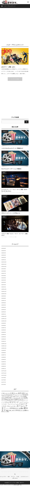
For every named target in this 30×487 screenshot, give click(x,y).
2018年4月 (3, 361)
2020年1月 (3, 314)
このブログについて (24, 476)
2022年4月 (3, 252)
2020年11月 (3, 291)
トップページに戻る (15, 79)
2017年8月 (3, 379)
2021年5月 (3, 277)
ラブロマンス (11, 236)
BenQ (22, 396)
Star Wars (11, 399)
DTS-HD (8, 398)
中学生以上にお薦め (17, 408)
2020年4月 (3, 307)
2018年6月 (3, 357)
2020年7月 (3, 300)
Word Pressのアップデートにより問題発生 (11, 168)
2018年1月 (3, 368)
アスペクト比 (4, 400)
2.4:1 (9, 393)
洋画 (23, 192)
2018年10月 (3, 348)
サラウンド (14, 402)
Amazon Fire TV (10, 395)
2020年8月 (3, 298)
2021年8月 (3, 271)
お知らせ (5, 131)
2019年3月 (3, 336)
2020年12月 (3, 289)
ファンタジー (18, 192)
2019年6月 (3, 330)
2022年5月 (3, 250)
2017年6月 (3, 384)
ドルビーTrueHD (16, 404)
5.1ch (22, 393)
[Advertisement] (15, 27)
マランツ (7, 408)
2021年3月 (3, 282)
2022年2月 (3, 257)
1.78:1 (3, 393)
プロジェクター (11, 406)
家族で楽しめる (10, 410)
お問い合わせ (15, 478)
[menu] (28, 2)
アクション (7, 192)
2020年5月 (3, 305)
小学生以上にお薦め (21, 410)
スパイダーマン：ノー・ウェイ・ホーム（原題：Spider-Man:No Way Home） (14, 190)
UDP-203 (21, 399)
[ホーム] (1, 5)
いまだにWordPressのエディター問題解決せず (12, 148)
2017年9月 (3, 377)
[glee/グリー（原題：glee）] (15, 56)
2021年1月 (3, 286)
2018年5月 (3, 359)
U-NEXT (16, 399)
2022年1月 (3, 259)
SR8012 (6, 399)
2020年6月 (3, 302)
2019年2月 (3, 339)
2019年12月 (3, 316)
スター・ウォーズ (8, 404)
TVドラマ (13, 476)
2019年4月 (3, 334)
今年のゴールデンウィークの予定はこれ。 (11, 213)
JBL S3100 (21, 398)
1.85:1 (6, 393)
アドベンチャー (13, 192)
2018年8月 (3, 352)
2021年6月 (3, 275)
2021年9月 (3, 268)
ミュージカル (4, 236)
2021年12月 (3, 262)
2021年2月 (3, 284)
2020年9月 (3, 296)
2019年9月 (3, 323)
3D (19, 393)
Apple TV (15, 396)
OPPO (2, 399)
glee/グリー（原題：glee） (8, 67)
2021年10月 (3, 266)
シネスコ (21, 402)
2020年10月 (3, 293)
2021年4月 (3, 280)
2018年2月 (3, 366)
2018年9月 (3, 350)
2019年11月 (3, 318)
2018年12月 (3, 343)
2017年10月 (3, 375)
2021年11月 (3, 264)
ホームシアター (3, 476)
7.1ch (26, 393)
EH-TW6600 (14, 398)
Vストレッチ (25, 399)
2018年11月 (3, 345)
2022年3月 (3, 255)
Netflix (26, 398)
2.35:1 (12, 393)
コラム (7, 402)
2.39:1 (16, 393)
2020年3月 (3, 309)
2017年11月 (3, 373)
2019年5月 (3, 332)
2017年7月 (3, 382)
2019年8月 (3, 325)
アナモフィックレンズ (13, 400)
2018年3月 (3, 364)
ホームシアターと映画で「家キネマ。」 (17, 482)
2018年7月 (3, 354)
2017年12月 (3, 370)
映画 (4, 172)
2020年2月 (3, 311)
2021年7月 (3, 273)
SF (1, 192)
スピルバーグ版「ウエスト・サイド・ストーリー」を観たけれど (14, 234)
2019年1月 (3, 341)
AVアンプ (19, 396)
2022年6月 (3, 248)
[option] (15, 460)
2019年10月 (3, 321)
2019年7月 (3, 327)
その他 (4, 196)
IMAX (17, 398)
